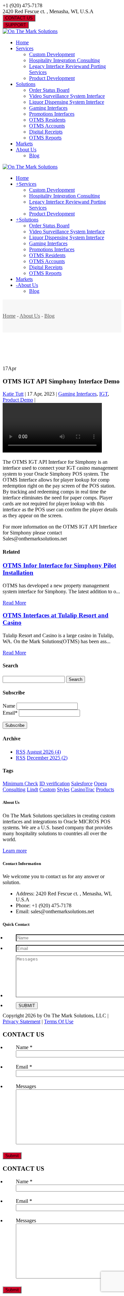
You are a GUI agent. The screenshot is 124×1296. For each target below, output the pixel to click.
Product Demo (18, 400)
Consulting (14, 789)
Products (105, 789)
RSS (20, 752)
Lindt (32, 789)
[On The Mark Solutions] (30, 31)
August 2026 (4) (43, 752)
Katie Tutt (13, 394)
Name (9, 706)
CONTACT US (19, 18)
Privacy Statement (21, 1021)
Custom (47, 789)
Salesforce (82, 783)
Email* (10, 713)
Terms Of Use (58, 1021)
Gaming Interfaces (77, 394)
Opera (100, 783)
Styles (63, 789)
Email (24, 1067)
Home (9, 316)
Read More (14, 603)
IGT (103, 394)
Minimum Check (20, 783)
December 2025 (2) (47, 758)
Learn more (15, 850)
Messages (26, 1086)
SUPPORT (15, 24)
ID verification (54, 783)
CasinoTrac (83, 789)
